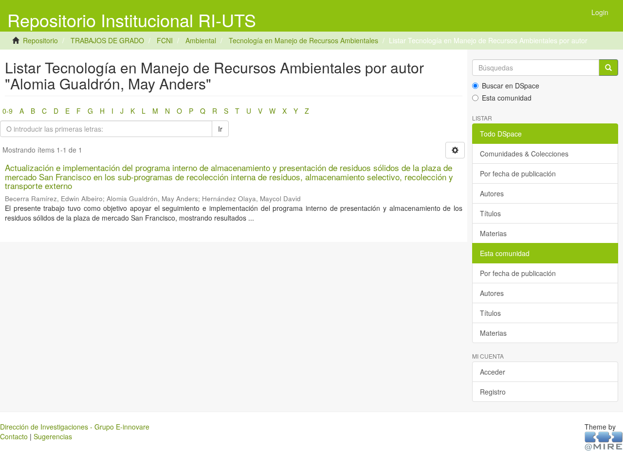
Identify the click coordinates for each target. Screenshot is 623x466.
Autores (492, 193)
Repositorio (40, 40)
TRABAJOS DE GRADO (107, 40)
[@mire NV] (604, 441)
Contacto (14, 436)
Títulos (490, 213)
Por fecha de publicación (518, 173)
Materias (493, 233)
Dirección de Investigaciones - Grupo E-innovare (74, 426)
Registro (493, 392)
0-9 (7, 111)
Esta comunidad (506, 98)
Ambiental (200, 40)
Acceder (492, 372)
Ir (220, 129)
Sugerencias (53, 436)
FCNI (165, 40)
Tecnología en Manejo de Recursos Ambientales (303, 40)
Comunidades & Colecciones (524, 153)
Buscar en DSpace (510, 85)
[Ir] (608, 67)
